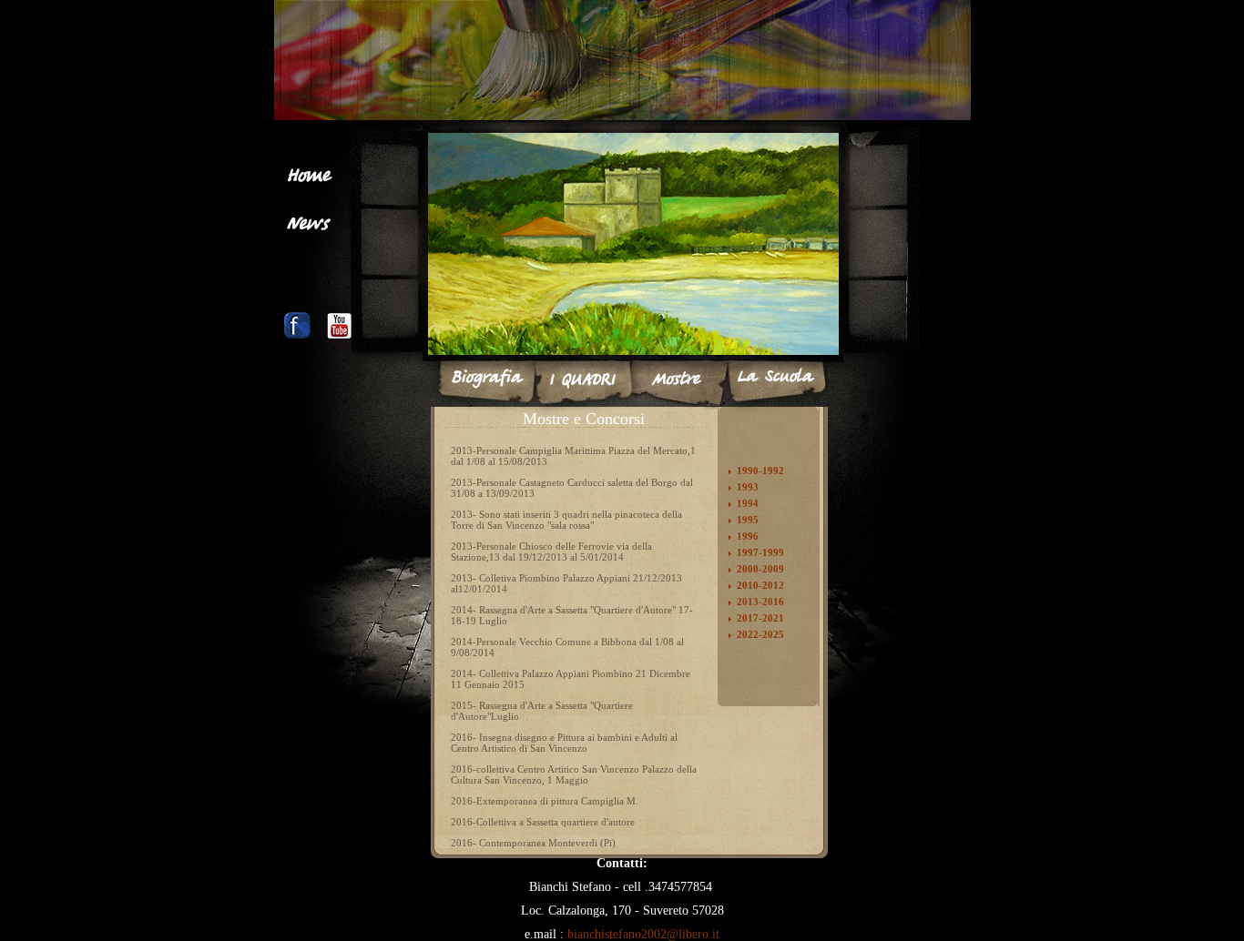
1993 (748, 486)
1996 (748, 536)
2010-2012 (760, 585)
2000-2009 (760, 568)
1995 (748, 519)
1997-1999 (760, 552)
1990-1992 (760, 470)
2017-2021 (760, 617)
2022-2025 (760, 634)
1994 (748, 503)
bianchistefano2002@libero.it (643, 934)
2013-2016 (760, 601)
